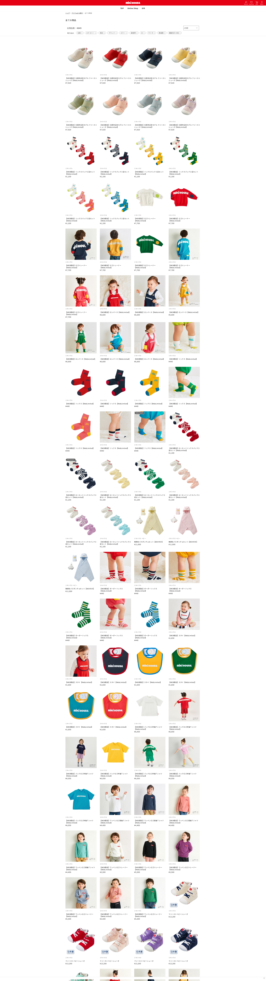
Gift (143, 8)
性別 (101, 33)
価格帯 (133, 33)
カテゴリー (90, 33)
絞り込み (70, 33)
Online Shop (132, 8)
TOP (122, 8)
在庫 (79, 33)
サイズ (150, 33)
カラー (123, 33)
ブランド (112, 33)
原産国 (161, 33)
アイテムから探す (77, 13)
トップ (67, 13)
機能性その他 (174, 33)
